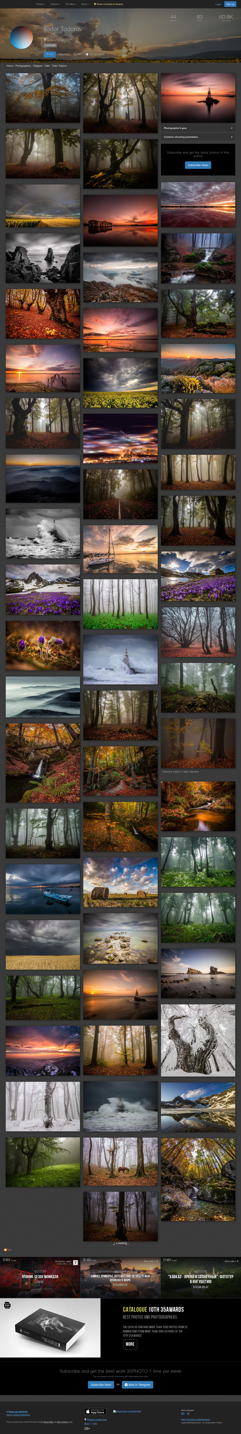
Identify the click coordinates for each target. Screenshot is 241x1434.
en (182, 1413)
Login (218, 4)
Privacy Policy (48, 1422)
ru (188, 1413)
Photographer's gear (175, 128)
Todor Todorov (59, 65)
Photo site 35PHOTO (18, 1412)
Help (95, 1424)
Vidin (61, 40)
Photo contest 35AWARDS (18, 1415)
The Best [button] (70, 4)
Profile (77, 54)
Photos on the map (97, 1419)
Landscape (50, 45)
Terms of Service (62, 1422)
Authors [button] (54, 4)
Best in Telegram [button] (139, 1384)
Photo (49, 54)
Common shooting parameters (181, 137)
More (130, 1344)
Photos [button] (40, 4)
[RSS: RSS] (5, 1250)
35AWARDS (96, 55)
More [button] (85, 4)
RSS (9, 1250)
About (86, 1424)
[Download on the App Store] (98, 1411)
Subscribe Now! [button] (198, 165)
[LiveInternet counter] (14, 1418)
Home (10, 65)
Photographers (23, 65)
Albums (63, 54)
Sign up (230, 4)
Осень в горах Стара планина (181, 772)
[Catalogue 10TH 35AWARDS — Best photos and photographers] (50, 1327)
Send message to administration (195, 1419)
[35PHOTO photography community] (17, 4)
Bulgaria (52, 40)
